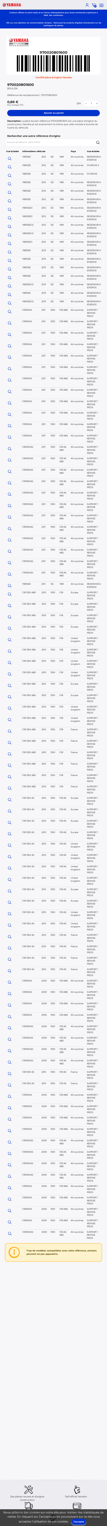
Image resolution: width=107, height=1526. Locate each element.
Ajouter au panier (53, 113)
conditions (58, 15)
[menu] (101, 5)
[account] (87, 5)
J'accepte (78, 1521)
